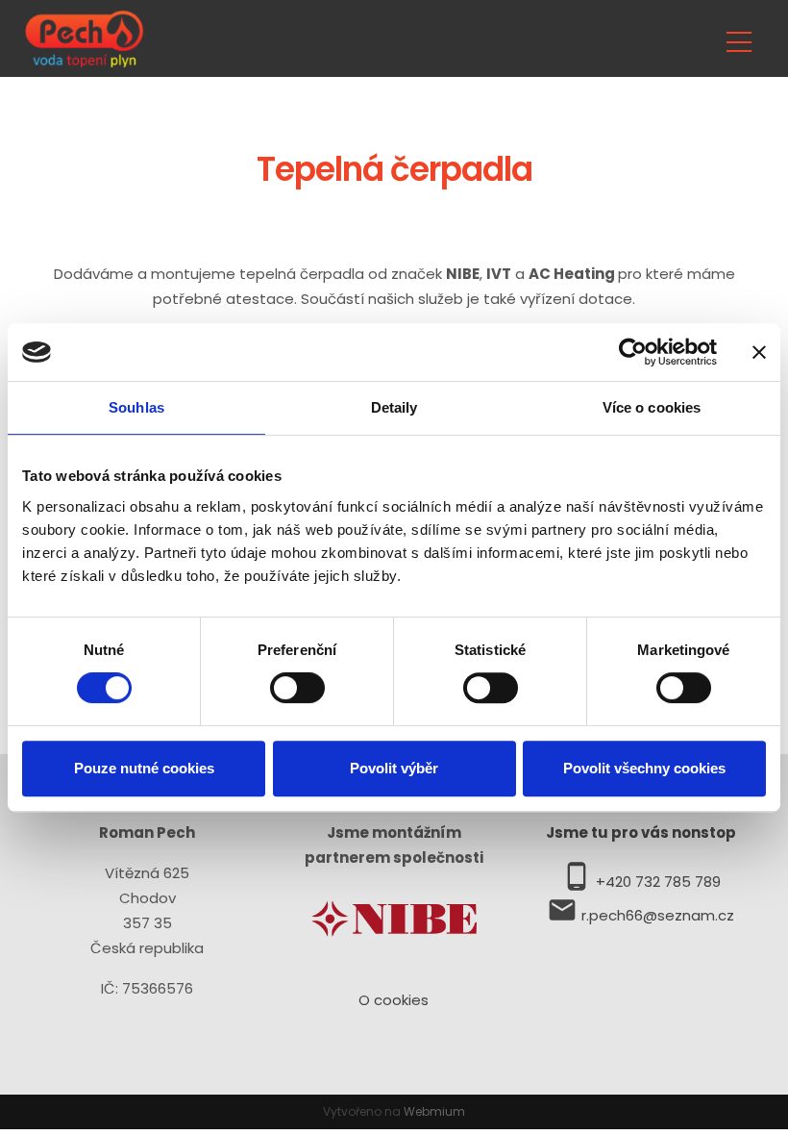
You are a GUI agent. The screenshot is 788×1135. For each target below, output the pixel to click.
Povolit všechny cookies (644, 768)
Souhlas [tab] (136, 407)
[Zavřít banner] (759, 352)
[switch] (297, 687)
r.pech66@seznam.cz (657, 915)
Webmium (434, 1111)
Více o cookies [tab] (652, 407)
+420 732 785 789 (658, 881)
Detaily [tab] (394, 407)
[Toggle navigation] (739, 39)
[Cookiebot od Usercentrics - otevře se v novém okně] (633, 352)
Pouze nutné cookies (144, 768)
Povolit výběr (394, 768)
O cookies (393, 1000)
